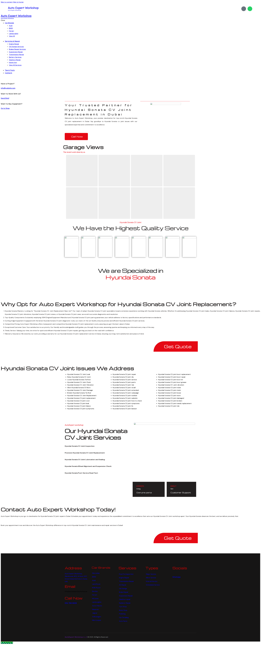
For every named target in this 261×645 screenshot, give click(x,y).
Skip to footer (18, 2)
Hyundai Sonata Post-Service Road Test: (81, 473)
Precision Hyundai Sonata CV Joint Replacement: (85, 453)
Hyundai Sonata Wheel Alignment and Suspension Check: (88, 466)
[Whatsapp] (250, 8)
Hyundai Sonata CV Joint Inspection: (80, 446)
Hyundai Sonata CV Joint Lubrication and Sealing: (85, 459)
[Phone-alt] (243, 8)
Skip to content (7, 2)
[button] (94, 446)
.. (108, 637)
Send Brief (5, 98)
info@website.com (8, 88)
